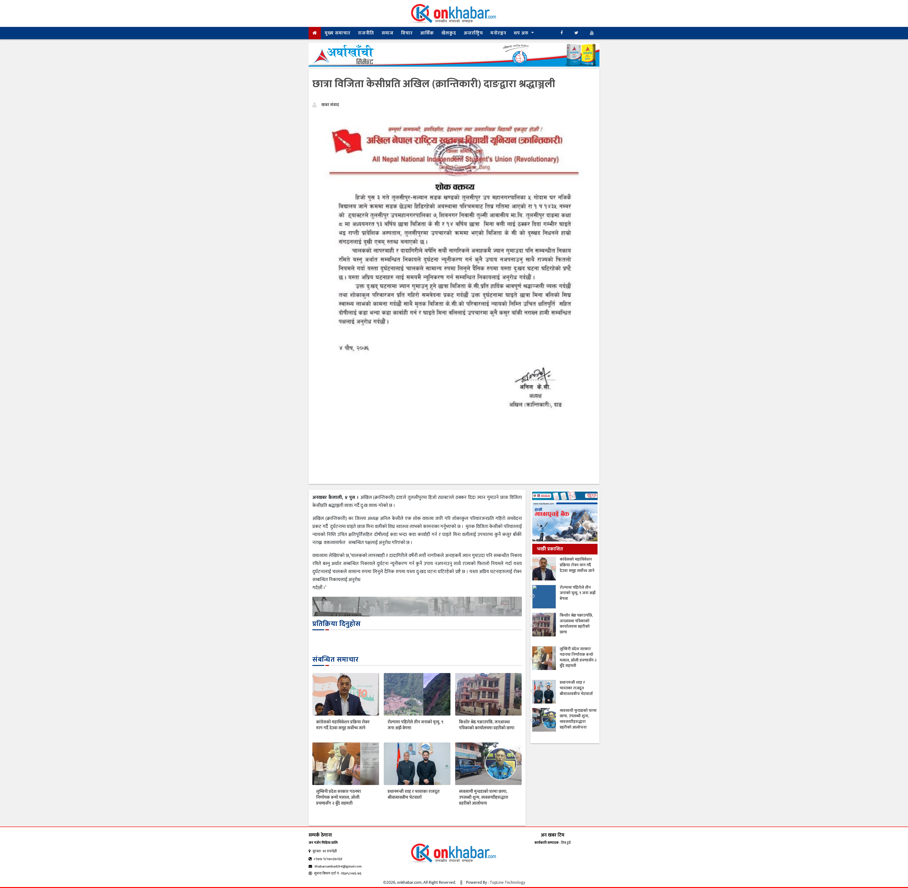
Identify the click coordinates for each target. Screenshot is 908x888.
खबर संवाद (330, 104)
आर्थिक (427, 33)
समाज (387, 33)
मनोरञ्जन (498, 33)
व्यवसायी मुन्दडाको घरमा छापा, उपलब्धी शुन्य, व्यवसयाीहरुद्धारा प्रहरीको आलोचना (483, 797)
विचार (407, 33)
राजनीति (366, 33)
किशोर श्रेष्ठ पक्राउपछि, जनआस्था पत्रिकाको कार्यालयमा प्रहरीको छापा (486, 725)
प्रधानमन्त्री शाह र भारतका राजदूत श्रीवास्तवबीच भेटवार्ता (414, 794)
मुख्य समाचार (337, 33)
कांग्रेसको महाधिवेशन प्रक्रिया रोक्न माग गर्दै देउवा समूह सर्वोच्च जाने (343, 725)
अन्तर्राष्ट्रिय (473, 33)
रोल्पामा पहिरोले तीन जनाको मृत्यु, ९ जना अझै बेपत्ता (415, 725)
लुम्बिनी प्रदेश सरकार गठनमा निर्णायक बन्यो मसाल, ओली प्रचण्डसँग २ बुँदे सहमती (338, 797)
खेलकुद (448, 33)
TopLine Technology (507, 882)
